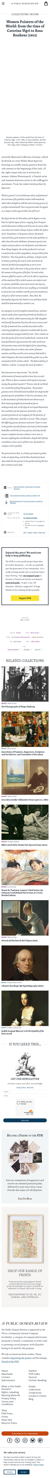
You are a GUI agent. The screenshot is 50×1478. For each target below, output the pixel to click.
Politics (10, 1028)
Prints (4, 1416)
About (4, 1370)
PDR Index (34, 1373)
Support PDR (25, 598)
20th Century (35, 641)
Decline (10, 1472)
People (10, 842)
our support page (31, 575)
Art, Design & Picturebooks (20, 637)
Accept (23, 1472)
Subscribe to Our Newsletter (25, 1433)
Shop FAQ (6, 1419)
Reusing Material (10, 1395)
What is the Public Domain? (11, 1387)
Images (4, 703)
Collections (19, 14)
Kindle (30, 533)
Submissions (8, 1380)
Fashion (16, 842)
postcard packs (13, 582)
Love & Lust (12, 887)
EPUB (35, 533)
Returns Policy (9, 1422)
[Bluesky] (32, 1440)
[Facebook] (9, 1440)
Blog (31, 1398)
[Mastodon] (40, 1440)
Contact (5, 1377)
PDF (24, 533)
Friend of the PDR (10, 1361)
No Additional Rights (30, 518)
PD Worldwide (28, 514)
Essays (32, 1386)
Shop (4, 1410)
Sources (33, 1377)
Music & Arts (35, 633)
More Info (30, 1087)
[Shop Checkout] (46, 3)
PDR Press (7, 1413)
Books (34, 14)
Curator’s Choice (37, 1395)
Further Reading (37, 1380)
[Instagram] (25, 1440)
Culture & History (37, 637)
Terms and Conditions (7, 1403)
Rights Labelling (10, 1392)
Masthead (6, 1373)
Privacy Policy (21, 1087)
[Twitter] (17, 1440)
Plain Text (42, 533)
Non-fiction (17, 641)
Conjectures (35, 1392)
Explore (33, 1370)
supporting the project (21, 1357)
